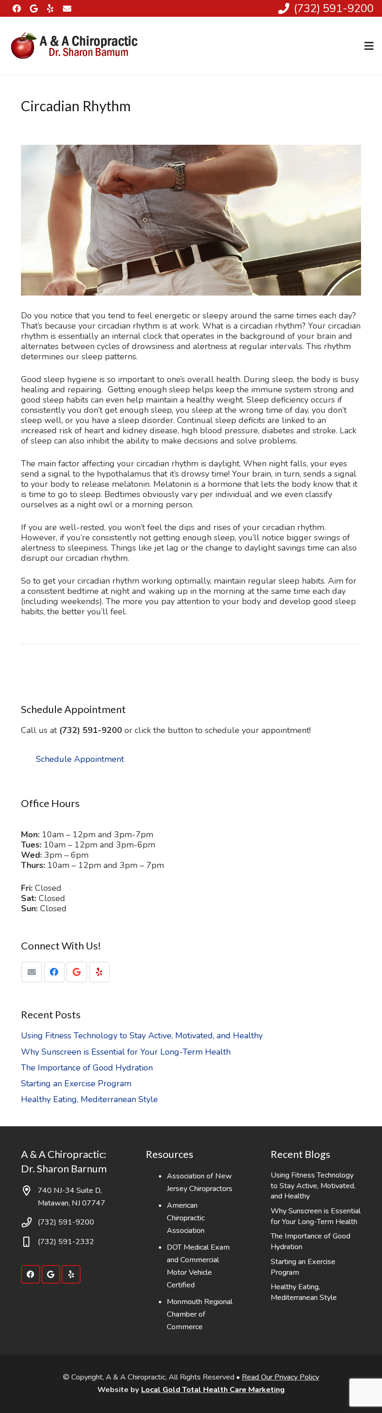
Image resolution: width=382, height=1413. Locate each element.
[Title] (67, 8)
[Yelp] (50, 8)
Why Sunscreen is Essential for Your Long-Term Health (126, 1051)
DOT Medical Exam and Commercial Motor (198, 1260)
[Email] (31, 972)
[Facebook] (16, 8)
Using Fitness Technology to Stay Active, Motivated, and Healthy (142, 1035)
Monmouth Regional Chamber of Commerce (199, 1314)
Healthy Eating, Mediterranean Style (89, 1099)
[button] (369, 46)
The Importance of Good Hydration (87, 1067)
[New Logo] (75, 46)
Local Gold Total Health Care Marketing (213, 1390)
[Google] (33, 8)
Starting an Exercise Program (76, 1083)
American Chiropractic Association (186, 1218)
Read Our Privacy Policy (280, 1377)
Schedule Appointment (80, 759)
